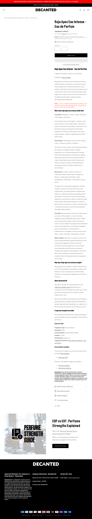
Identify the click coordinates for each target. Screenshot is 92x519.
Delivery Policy (66, 515)
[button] (71, 60)
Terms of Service (57, 515)
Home (6, 18)
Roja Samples (12, 18)
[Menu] (4, 10)
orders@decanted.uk (73, 477)
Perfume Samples (64, 366)
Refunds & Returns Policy (38, 515)
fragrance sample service (63, 287)
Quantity (57, 45)
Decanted (27, 515)
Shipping (64, 33)
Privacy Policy (48, 515)
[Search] (80, 10)
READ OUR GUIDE (60, 446)
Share (58, 406)
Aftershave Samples (64, 368)
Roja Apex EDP (63, 357)
